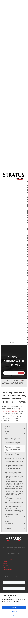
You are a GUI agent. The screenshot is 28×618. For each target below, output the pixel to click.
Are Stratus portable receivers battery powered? (13, 439)
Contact (5, 561)
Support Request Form (8, 559)
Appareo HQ (6, 563)
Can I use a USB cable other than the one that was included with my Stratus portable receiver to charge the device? (15, 461)
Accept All (14, 607)
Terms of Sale (6, 567)
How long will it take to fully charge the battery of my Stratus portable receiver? (14, 478)
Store (4, 575)
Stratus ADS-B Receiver (16, 380)
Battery (24, 380)
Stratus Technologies (13, 555)
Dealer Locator (6, 573)
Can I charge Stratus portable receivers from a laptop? (13, 442)
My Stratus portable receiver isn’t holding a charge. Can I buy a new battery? (14, 498)
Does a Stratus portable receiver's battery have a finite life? (14, 473)
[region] (14, 605)
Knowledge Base (5, 380)
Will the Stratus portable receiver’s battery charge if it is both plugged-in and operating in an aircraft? (14, 510)
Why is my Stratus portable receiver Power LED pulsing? (14, 503)
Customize (14, 611)
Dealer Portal (6, 571)
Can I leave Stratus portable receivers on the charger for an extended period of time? (13, 454)
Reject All (14, 615)
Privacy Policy (6, 565)
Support (5, 558)
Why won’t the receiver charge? (13, 506)
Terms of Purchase (7, 569)
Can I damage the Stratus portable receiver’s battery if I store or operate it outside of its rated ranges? (12, 384)
